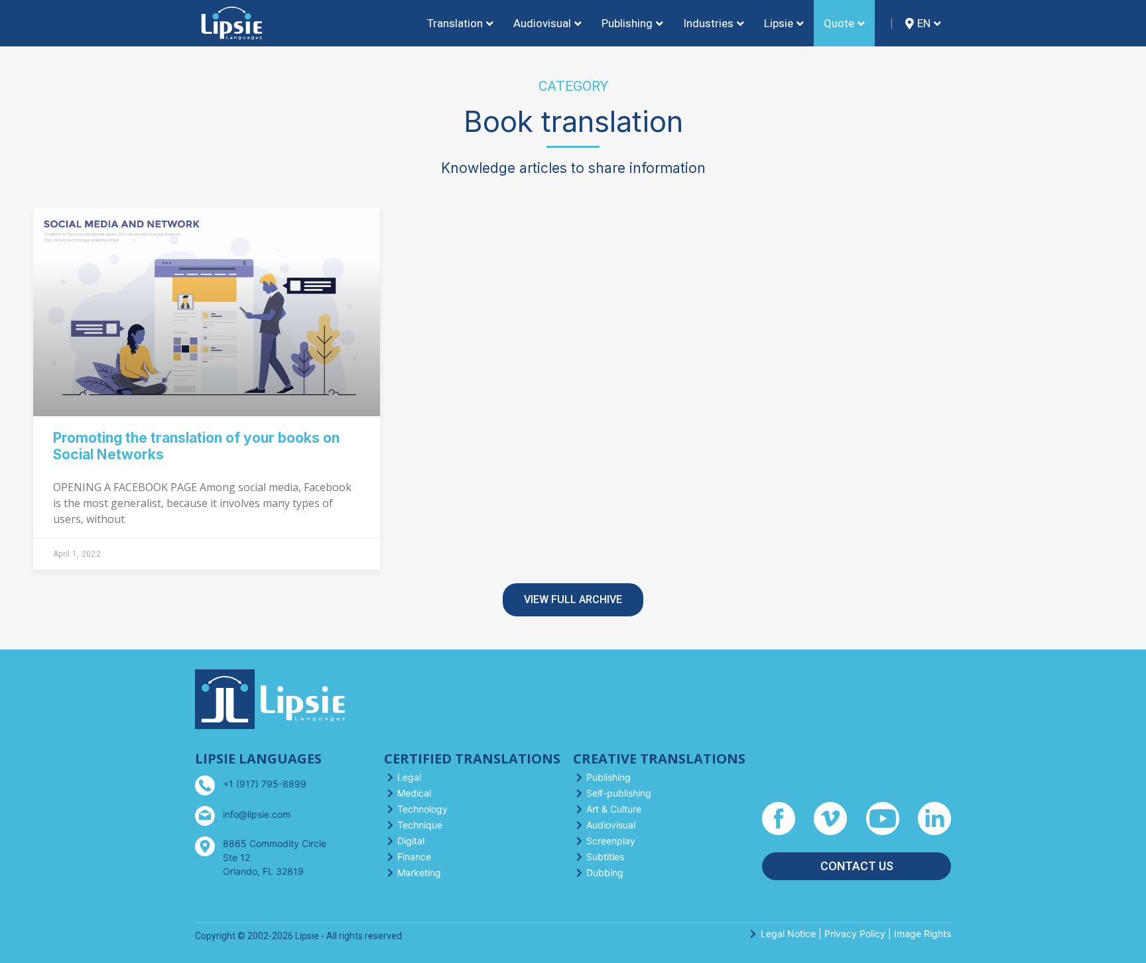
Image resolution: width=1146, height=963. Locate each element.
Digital (410, 840)
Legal (409, 777)
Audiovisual (610, 824)
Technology (422, 809)
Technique (419, 824)
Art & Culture (613, 809)
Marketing (419, 872)
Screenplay (610, 840)
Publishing (608, 777)
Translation (455, 23)
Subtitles (605, 856)
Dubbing (604, 872)
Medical (414, 793)
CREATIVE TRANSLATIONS (659, 758)
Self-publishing (618, 793)
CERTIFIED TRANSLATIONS (472, 758)
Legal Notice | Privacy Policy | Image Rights (856, 933)
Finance (414, 856)
